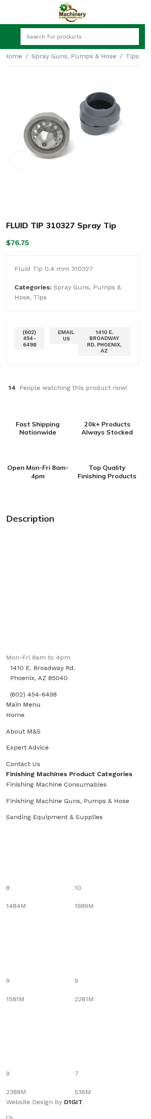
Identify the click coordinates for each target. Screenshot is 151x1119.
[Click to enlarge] (21, 161)
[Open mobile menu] (9, 37)
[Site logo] (72, 11)
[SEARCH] (130, 36)
